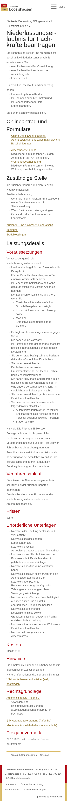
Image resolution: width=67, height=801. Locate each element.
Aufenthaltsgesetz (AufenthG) (23, 697)
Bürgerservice (42, 21)
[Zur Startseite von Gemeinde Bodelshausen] (16, 11)
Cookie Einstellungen (35, 789)
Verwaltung (25, 21)
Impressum (10, 784)
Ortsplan (44, 755)
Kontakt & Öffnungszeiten (24, 755)
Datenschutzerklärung (32, 784)
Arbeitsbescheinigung (23, 150)
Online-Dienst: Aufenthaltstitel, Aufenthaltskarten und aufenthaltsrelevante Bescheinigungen (35, 139)
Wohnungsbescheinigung (26, 161)
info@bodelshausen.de (18, 778)
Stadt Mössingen (16, 234)
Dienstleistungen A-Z (19, 26)
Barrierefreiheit (12, 789)
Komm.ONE (56, 796)
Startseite (12, 21)
